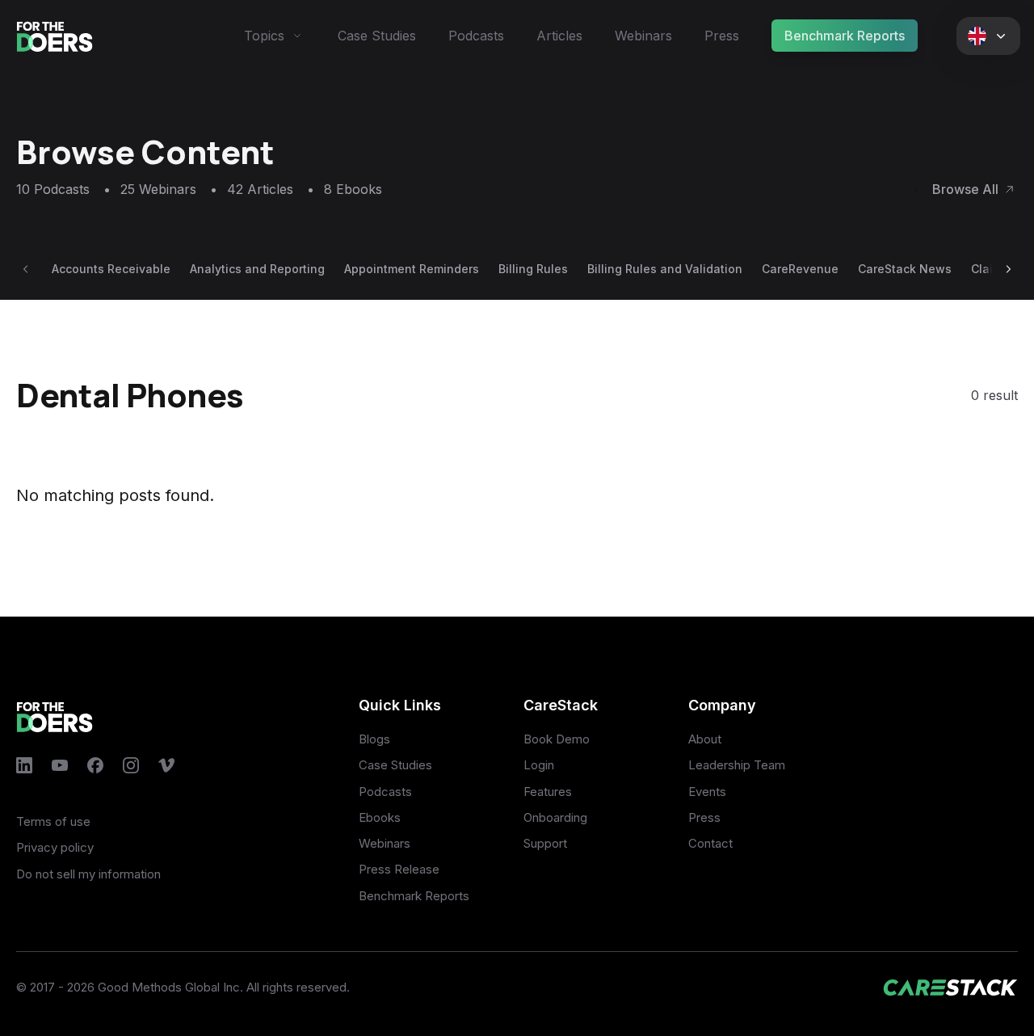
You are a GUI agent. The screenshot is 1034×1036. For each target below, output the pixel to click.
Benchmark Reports (844, 35)
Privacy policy (55, 847)
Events (707, 791)
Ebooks (380, 817)
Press (721, 35)
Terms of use (53, 821)
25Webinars (168, 189)
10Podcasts (63, 189)
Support (545, 843)
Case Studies (377, 35)
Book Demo (556, 739)
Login (538, 765)
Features (547, 791)
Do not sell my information (88, 874)
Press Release (399, 869)
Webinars (643, 35)
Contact (710, 843)
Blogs (374, 739)
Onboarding (555, 817)
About (704, 739)
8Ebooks (353, 189)
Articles (559, 35)
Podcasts (476, 35)
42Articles (270, 189)
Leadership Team (736, 765)
